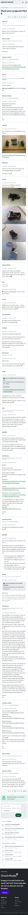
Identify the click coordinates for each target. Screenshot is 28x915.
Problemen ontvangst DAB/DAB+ (12, 824)
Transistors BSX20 (9, 859)
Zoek (18, 815)
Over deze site (18, 901)
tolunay (4, 179)
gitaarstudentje (6, 265)
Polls (16, 903)
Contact (3, 907)
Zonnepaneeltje (6, 314)
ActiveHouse (5, 456)
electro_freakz (6, 38)
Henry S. (4, 74)
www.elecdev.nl (5, 285)
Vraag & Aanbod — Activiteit (9, 843)
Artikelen (3, 900)
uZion (3, 408)
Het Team (17, 900)
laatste (24, 17)
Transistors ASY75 (9, 850)
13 (17, 17)
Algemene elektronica (19, 7)
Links (2, 905)
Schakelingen (4, 901)
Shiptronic (4, 21)
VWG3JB (4, 125)
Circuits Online (4, 7)
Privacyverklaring (23, 912)
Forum (10, 7)
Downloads (3, 903)
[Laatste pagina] (21, 17)
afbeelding (6, 386)
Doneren (5, 892)
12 (15, 17)
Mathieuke (5, 163)
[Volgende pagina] (20, 17)
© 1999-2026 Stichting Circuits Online (9, 912)
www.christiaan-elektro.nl (14, 59)
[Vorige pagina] (10, 17)
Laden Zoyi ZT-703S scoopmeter (12, 832)
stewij (3, 371)
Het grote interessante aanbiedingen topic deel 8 (16, 828)
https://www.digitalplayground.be (8, 458)
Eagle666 (4, 432)
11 (12, 17)
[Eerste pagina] (8, 17)
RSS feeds (17, 905)
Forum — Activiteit (6, 821)
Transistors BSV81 (9, 854)
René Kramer (5, 353)
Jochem (4, 574)
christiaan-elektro (6, 57)
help (3, 282)
